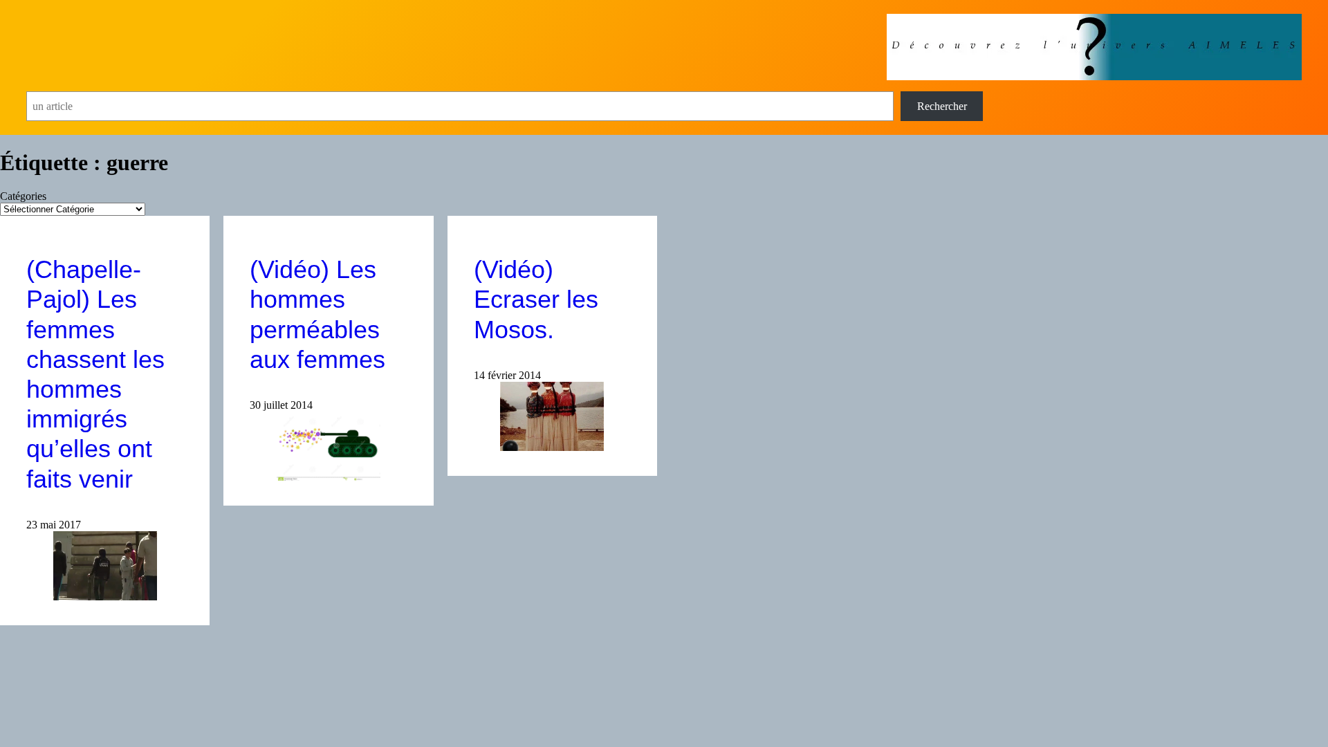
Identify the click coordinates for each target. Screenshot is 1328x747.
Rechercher (942, 106)
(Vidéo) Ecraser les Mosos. (536, 299)
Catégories (23, 196)
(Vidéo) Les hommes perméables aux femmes (317, 314)
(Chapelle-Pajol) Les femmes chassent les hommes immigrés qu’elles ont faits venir (95, 373)
